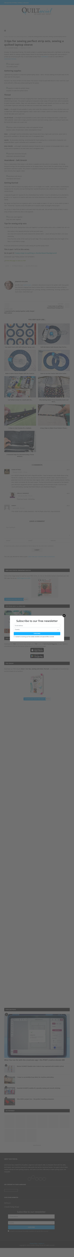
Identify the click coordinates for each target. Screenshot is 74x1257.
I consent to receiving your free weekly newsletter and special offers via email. (34, 636)
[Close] (64, 615)
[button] (58, 629)
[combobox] (37, 629)
